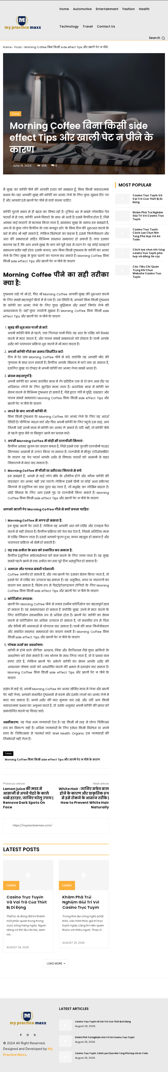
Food (18, 47)
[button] (157, 38)
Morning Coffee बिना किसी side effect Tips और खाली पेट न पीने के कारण (52, 759)
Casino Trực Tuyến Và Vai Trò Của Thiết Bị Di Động (27, 902)
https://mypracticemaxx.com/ (32, 825)
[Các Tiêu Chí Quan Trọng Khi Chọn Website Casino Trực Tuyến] (122, 270)
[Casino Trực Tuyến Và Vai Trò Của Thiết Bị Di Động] (28, 875)
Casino (11, 885)
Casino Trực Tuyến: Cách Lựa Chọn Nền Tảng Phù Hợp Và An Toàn (146, 235)
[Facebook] (20, 1034)
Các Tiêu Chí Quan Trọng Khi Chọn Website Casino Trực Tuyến (147, 272)
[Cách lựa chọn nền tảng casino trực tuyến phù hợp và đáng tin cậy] (122, 253)
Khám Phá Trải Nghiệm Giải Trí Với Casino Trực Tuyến (80, 902)
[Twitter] (34, 1034)
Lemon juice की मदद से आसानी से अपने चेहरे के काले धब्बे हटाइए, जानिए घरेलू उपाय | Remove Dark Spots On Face (28, 798)
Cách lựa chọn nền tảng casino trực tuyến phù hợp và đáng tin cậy (149, 253)
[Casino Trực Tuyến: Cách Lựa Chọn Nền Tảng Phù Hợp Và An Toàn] (122, 233)
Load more (54, 963)
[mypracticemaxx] (28, 20)
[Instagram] (27, 1034)
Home (7, 47)
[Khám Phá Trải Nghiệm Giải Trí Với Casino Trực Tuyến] (84, 875)
